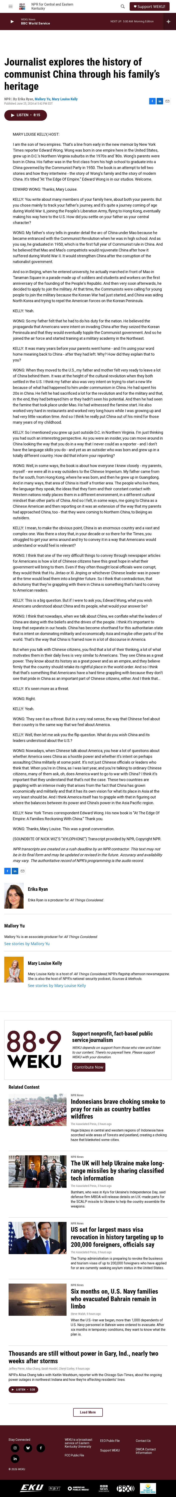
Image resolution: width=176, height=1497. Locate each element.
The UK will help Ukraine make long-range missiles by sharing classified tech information (117, 1170)
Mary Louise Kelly (65, 99)
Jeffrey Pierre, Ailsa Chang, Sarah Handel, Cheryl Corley (41, 1368)
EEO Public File (110, 1440)
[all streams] (169, 21)
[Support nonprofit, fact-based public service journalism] (34, 1050)
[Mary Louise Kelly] (14, 969)
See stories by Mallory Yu (27, 943)
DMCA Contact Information (146, 1451)
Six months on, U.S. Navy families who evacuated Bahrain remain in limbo (114, 1299)
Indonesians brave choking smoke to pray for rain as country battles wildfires (118, 1109)
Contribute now (88, 1067)
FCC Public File (74, 1455)
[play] (11, 21)
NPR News (77, 1095)
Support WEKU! (151, 6)
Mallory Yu (42, 99)
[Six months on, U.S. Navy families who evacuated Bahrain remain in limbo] (38, 1300)
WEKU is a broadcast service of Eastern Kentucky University (78, 1443)
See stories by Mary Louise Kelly (57, 985)
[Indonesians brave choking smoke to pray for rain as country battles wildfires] (38, 1110)
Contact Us (143, 1440)
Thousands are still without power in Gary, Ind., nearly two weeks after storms (83, 1357)
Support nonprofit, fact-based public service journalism (112, 1036)
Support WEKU (110, 1450)
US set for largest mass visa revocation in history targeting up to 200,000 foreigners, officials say (117, 1237)
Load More (88, 1412)
